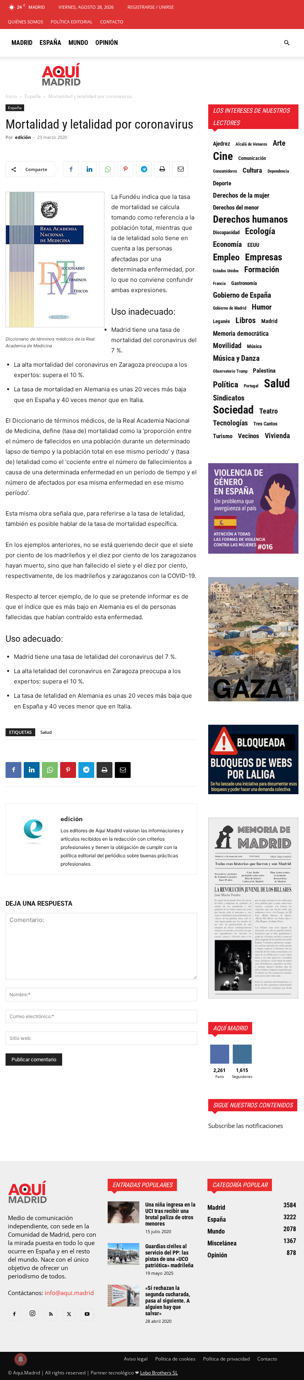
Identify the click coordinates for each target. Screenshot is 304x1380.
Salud (46, 732)
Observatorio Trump (230, 371)
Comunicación (252, 158)
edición (23, 137)
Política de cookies (175, 1358)
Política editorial (72, 22)
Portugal (251, 386)
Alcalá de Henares (251, 144)
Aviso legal (136, 1358)
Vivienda (277, 436)
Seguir (242, 1048)
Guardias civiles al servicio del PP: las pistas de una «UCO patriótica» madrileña (169, 1255)
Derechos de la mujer (241, 195)
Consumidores (225, 171)
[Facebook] (71, 169)
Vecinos (248, 436)
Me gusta (219, 1048)
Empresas (263, 257)
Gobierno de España (242, 295)
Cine (223, 156)
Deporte (222, 183)
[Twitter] (69, 1314)
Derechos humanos (250, 219)
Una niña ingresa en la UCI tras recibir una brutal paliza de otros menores (170, 1214)
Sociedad (233, 410)
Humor (262, 307)
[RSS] (50, 1314)
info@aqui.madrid (69, 1293)
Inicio (11, 96)
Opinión (106, 42)
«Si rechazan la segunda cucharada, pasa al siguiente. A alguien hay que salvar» (167, 1300)
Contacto (112, 22)
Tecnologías (230, 423)
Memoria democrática (241, 333)
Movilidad (227, 346)
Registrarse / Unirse (150, 7)
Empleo (226, 258)
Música (254, 346)
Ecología (260, 231)
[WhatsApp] (107, 169)
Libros (246, 320)
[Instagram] (32, 1313)
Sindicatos (229, 398)
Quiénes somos (25, 22)
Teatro (268, 411)
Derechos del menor (236, 207)
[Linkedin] (89, 169)
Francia (219, 283)
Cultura (252, 170)
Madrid (21, 42)
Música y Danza (236, 358)
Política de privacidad (226, 1358)
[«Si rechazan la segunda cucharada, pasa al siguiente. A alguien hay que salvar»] (123, 1296)
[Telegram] (144, 169)
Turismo (222, 436)
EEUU (253, 245)
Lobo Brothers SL (159, 1372)
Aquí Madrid (230, 1028)
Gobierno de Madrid (229, 308)
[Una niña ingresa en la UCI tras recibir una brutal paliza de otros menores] (123, 1212)
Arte (279, 143)
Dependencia (278, 171)
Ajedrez (221, 144)
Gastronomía (244, 283)
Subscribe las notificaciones (245, 1126)
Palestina (264, 370)
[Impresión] (162, 169)
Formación (261, 269)
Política (225, 385)
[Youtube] (87, 1314)
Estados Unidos (226, 270)
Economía (227, 244)
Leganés (221, 321)
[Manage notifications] (20, 1359)
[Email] (180, 169)
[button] (286, 43)
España (50, 42)
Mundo (78, 42)
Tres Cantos (265, 424)
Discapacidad (226, 232)
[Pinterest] (125, 169)
